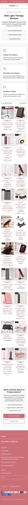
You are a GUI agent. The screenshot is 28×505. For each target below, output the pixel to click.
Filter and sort (7, 103)
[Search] (23, 5)
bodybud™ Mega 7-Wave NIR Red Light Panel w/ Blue (7, 153)
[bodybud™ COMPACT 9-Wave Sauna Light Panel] (7, 194)
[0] (26, 5)
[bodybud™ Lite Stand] (7, 170)
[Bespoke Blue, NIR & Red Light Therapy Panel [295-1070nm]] (7, 354)
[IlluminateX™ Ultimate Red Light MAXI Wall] (20, 170)
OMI (21, 147)
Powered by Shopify (21, 499)
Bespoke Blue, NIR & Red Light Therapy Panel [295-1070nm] (7, 367)
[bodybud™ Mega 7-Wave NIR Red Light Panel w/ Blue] (7, 139)
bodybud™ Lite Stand (7, 181)
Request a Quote (14, 416)
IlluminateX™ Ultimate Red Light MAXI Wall (20, 182)
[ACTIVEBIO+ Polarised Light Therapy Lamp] (20, 139)
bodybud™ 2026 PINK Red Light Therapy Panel (7, 310)
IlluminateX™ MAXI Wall (20, 285)
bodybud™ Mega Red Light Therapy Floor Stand (20, 207)
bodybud (20, 202)
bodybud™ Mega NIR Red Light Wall (7, 123)
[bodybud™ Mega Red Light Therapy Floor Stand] (20, 194)
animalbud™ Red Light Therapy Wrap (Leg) (20, 259)
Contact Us (14, 421)
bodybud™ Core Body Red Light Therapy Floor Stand (20, 235)
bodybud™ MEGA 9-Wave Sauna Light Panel (7, 286)
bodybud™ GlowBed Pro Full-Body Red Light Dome (20, 367)
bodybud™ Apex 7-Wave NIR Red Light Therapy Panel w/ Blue (20, 311)
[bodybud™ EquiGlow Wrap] (7, 327)
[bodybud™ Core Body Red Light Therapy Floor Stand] (20, 222)
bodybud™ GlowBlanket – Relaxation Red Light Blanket (7, 261)
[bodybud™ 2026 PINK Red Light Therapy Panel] (7, 298)
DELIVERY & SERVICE (9, 441)
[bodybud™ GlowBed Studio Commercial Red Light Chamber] (20, 327)
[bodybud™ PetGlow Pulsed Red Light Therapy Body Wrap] (7, 221)
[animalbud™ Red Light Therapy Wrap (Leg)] (20, 248)
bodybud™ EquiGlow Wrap (7, 337)
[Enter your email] (25, 477)
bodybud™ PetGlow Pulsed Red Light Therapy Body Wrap (7, 235)
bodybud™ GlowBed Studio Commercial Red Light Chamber (20, 340)
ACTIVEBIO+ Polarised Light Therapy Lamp (21, 151)
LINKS (3, 436)
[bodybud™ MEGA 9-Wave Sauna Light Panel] (7, 274)
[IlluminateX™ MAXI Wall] (20, 274)
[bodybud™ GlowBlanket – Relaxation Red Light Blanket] (7, 248)
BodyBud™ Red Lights (7, 120)
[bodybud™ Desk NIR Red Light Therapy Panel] (20, 112)
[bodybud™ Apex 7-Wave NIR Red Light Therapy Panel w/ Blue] (20, 298)
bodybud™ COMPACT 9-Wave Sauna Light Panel (7, 207)
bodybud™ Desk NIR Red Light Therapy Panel (21, 124)
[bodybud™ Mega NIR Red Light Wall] (7, 112)
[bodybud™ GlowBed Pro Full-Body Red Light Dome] (20, 354)
